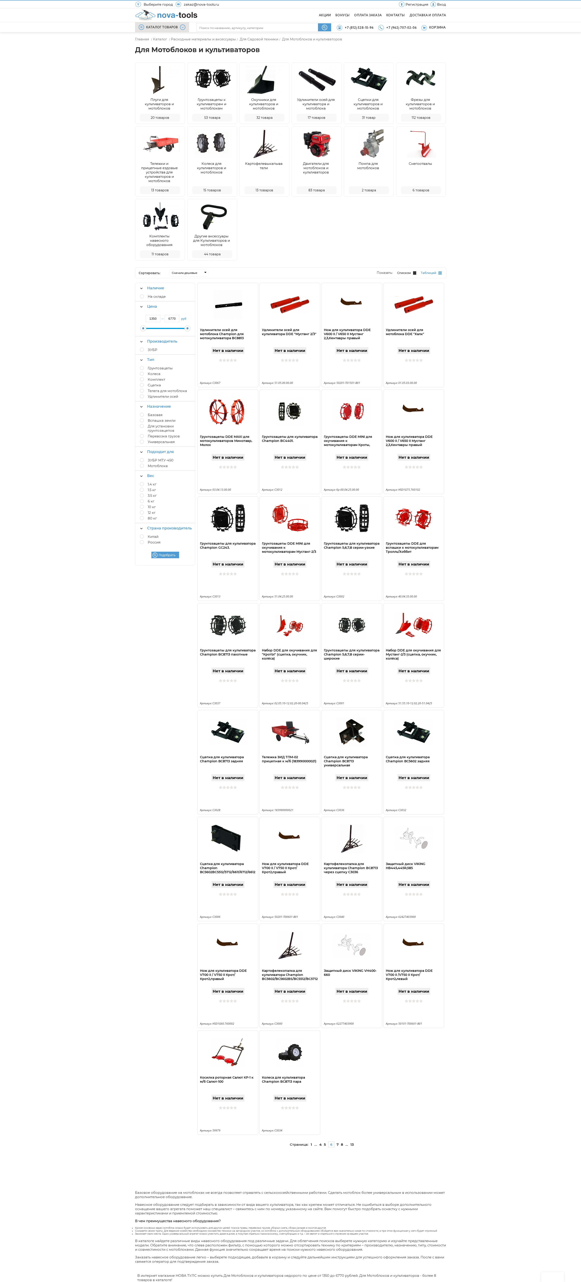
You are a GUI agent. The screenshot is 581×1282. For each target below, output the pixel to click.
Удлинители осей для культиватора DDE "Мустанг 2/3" (289, 332)
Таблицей (428, 273)
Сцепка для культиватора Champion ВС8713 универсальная (346, 761)
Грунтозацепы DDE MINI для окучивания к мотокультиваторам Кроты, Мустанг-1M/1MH (348, 443)
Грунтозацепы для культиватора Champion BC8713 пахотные (228, 652)
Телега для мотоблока (167, 391)
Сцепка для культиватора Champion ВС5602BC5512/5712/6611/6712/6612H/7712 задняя (227, 870)
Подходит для (160, 452)
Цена (152, 306)
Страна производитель (169, 528)
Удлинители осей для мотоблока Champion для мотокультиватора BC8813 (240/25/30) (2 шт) (222, 336)
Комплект (156, 379)
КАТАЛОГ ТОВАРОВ (162, 27)
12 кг (151, 512)
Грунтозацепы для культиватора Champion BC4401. (290, 439)
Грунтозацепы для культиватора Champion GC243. (228, 545)
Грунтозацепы (160, 368)
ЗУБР (152, 350)
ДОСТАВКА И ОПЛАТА (427, 15)
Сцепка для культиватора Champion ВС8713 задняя (222, 759)
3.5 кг (152, 495)
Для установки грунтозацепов (161, 428)
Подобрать (167, 555)
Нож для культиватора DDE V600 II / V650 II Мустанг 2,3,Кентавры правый (347, 334)
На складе (157, 296)
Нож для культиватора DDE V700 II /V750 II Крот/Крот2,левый (409, 975)
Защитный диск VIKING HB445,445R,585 (405, 866)
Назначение (159, 406)
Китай (153, 536)
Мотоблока (158, 466)
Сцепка (154, 385)
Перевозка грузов (164, 436)
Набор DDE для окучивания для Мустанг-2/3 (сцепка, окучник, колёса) (413, 654)
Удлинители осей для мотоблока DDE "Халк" (405, 332)
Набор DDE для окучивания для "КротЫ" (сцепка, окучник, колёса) (289, 654)
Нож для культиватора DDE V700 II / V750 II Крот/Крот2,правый (285, 868)
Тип (150, 360)
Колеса (154, 374)
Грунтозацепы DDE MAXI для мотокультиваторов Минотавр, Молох (226, 441)
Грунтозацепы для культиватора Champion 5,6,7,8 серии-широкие (351, 654)
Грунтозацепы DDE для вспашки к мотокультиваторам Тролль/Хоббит (412, 547)
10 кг (152, 507)
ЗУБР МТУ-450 (160, 460)
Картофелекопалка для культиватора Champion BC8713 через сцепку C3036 (351, 868)
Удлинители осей (163, 396)
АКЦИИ (325, 15)
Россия (154, 542)
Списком (404, 273)
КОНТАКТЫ (395, 15)
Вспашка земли (161, 420)
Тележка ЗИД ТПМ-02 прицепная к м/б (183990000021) (289, 759)
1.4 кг (152, 484)
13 (352, 1144)
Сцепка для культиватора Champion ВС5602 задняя (408, 759)
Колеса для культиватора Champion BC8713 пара (283, 1079)
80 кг (152, 518)
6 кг (151, 501)
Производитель (162, 341)
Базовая (155, 415)
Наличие (155, 288)
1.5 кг (152, 490)
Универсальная (161, 442)
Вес (150, 476)
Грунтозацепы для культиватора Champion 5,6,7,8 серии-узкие (351, 545)
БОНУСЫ (342, 15)
